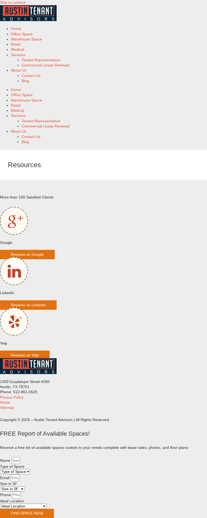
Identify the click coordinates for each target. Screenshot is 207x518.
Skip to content (12, 3)
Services (18, 55)
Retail (15, 44)
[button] (27, 254)
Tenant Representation (41, 60)
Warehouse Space (26, 39)
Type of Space (12, 467)
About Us (18, 70)
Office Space (22, 34)
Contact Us (31, 76)
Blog (25, 81)
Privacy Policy (11, 397)
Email (5, 478)
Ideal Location (12, 501)
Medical (17, 50)
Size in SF (8, 484)
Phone (6, 495)
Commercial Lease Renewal (46, 65)
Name (5, 461)
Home (16, 29)
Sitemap (7, 408)
